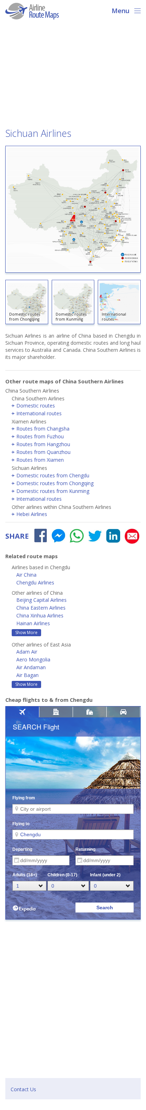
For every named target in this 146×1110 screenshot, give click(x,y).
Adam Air (26, 651)
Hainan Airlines (33, 623)
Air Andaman (31, 667)
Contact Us (23, 1089)
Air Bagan (27, 675)
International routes (39, 413)
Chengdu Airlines (35, 582)
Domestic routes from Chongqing (55, 483)
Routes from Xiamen (40, 459)
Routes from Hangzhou (43, 444)
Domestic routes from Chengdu (52, 475)
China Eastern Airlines (41, 607)
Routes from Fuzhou (40, 436)
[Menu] (135, 10)
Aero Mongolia (33, 659)
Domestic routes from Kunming (52, 491)
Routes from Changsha (42, 428)
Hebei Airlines (31, 514)
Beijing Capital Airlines (41, 599)
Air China (26, 574)
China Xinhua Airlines (39, 615)
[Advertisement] (73, 76)
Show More (26, 632)
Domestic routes (35, 405)
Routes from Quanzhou (43, 452)
